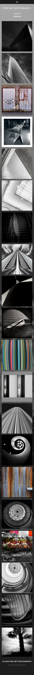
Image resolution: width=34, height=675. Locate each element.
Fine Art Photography (17, 8)
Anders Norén (21, 665)
